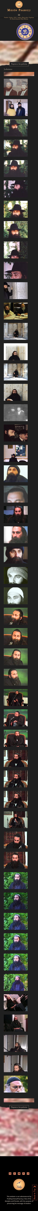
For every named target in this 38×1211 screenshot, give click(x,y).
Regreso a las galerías (19, 64)
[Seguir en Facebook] (14, 1173)
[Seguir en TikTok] (28, 1173)
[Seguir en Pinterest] (23, 1173)
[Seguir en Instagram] (10, 1173)
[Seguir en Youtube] (19, 1173)
